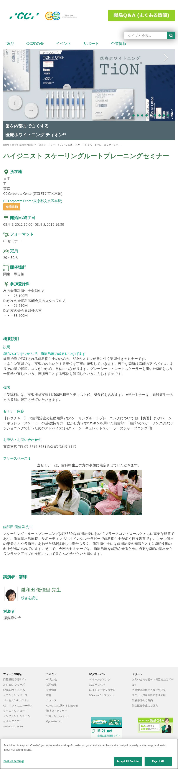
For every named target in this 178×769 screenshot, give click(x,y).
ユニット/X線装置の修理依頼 (149, 692)
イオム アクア (11, 718)
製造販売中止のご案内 (145, 703)
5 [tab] (152, 116)
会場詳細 (12, 204)
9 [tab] (169, 116)
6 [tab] (156, 116)
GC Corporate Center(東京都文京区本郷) (32, 198)
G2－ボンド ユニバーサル (18, 703)
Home (6, 142)
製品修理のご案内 (142, 698)
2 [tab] (139, 116)
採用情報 (51, 682)
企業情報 (51, 687)
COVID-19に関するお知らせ (62, 703)
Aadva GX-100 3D (13, 724)
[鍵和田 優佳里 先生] (12, 594)
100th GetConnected (57, 713)
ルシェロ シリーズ (14, 682)
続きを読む (29, 595)
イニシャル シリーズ (15, 692)
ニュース (51, 698)
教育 (14, 142)
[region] (89, 754)
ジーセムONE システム (16, 698)
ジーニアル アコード (15, 708)
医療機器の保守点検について (149, 687)
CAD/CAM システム (14, 687)
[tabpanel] (89, 93)
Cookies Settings (13, 761)
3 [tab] (143, 116)
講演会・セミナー (48, 142)
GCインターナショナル (102, 687)
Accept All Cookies (128, 761)
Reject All (158, 761)
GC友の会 (51, 677)
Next (165, 57)
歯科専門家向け (27, 142)
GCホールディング (99, 677)
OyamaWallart (54, 718)
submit (171, 35)
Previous (12, 57)
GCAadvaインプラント (101, 692)
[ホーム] (52, 16)
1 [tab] (134, 116)
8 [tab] (165, 116)
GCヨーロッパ (97, 682)
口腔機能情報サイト (15, 677)
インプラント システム (16, 713)
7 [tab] (160, 116)
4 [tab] (147, 116)
